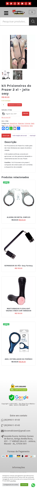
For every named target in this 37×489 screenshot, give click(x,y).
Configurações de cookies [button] (11, 484)
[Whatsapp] (26, 3)
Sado (32, 123)
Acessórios (13, 123)
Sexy (31, 126)
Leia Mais (13, 481)
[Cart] (32, 12)
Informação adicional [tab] (19, 135)
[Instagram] (14, 3)
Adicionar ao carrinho (15, 104)
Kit (14, 126)
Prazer (18, 126)
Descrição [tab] (6, 135)
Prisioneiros (25, 126)
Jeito (10, 126)
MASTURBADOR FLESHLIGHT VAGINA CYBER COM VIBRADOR (18, 310)
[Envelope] (22, 3)
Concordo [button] (24, 484)
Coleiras (27, 123)
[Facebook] (7, 3)
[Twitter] (11, 3)
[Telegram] (29, 3)
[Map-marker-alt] (18, 3)
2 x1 (6, 126)
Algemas (21, 123)
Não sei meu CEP (6, 117)
